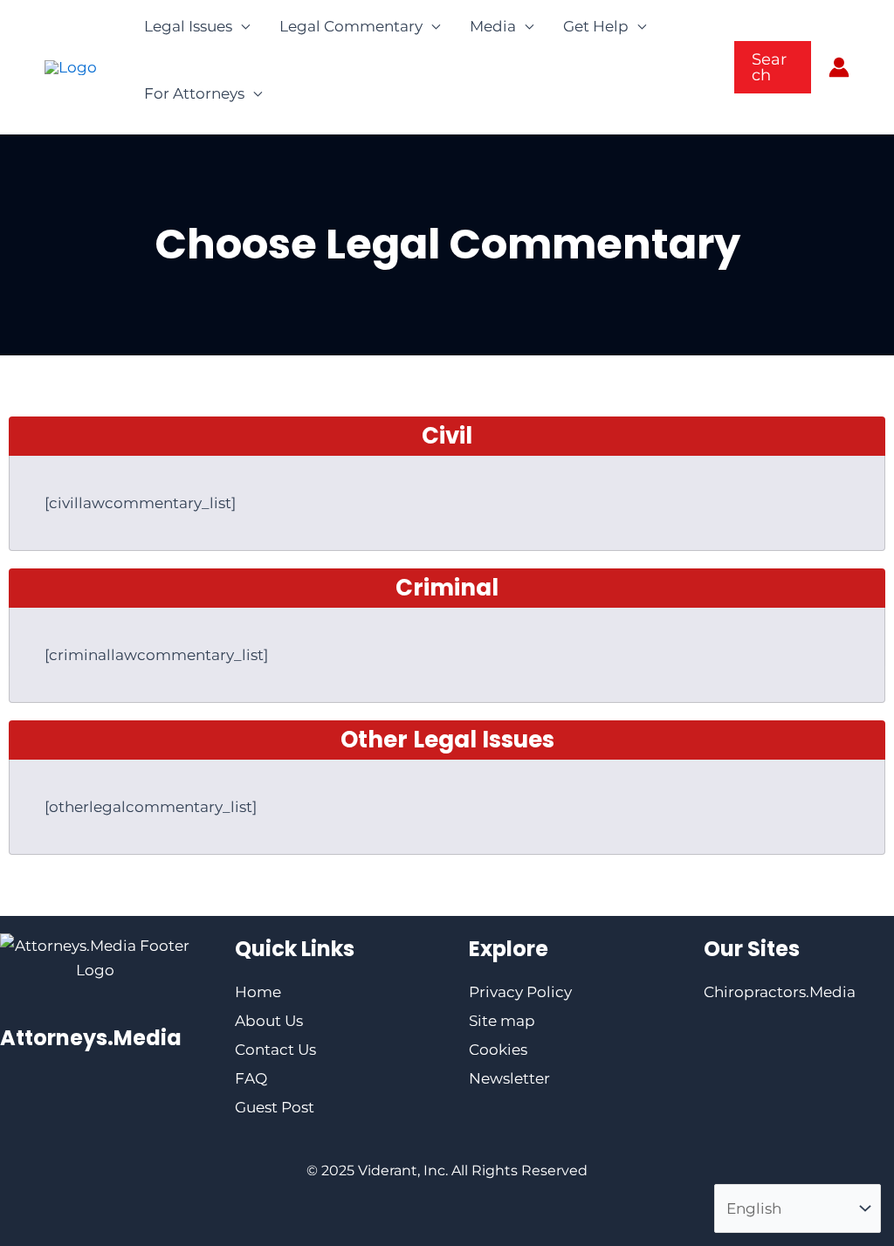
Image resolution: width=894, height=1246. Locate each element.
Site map (502, 1020)
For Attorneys (194, 93)
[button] (772, 67)
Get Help (596, 26)
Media (493, 26)
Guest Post (274, 1107)
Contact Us (275, 1049)
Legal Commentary (351, 26)
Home (258, 992)
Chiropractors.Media (780, 992)
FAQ (251, 1078)
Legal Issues (188, 26)
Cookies (498, 1049)
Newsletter (509, 1078)
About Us (269, 1020)
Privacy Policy (520, 992)
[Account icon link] (839, 67)
